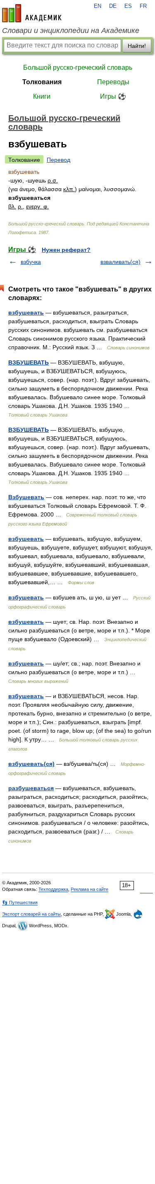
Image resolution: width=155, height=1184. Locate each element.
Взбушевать (26, 497)
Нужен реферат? (66, 249)
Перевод (58, 159)
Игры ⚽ (113, 96)
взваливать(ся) (120, 261)
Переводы (113, 81)
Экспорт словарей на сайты (31, 914)
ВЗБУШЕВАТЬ (28, 362)
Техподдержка (53, 889)
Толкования (42, 81)
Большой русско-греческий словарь (77, 67)
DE (113, 6)
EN (97, 6)
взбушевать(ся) (31, 763)
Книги (41, 96)
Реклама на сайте (89, 889)
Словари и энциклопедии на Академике (70, 30)
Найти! (137, 46)
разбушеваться (31, 788)
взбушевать (26, 312)
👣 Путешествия (20, 902)
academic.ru (32, 13)
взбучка (31, 261)
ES (128, 6)
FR (143, 6)
